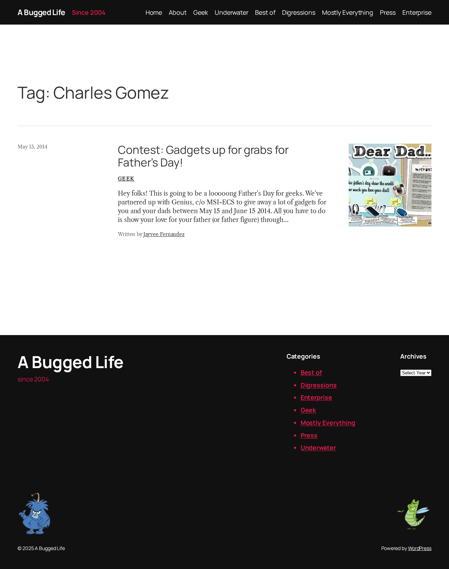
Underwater (318, 447)
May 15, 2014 (32, 147)
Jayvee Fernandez (164, 234)
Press (309, 435)
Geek (126, 179)
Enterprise (316, 397)
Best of (311, 372)
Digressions (319, 385)
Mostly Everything (328, 422)
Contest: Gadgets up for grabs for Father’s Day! (203, 156)
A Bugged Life (41, 12)
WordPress (419, 548)
